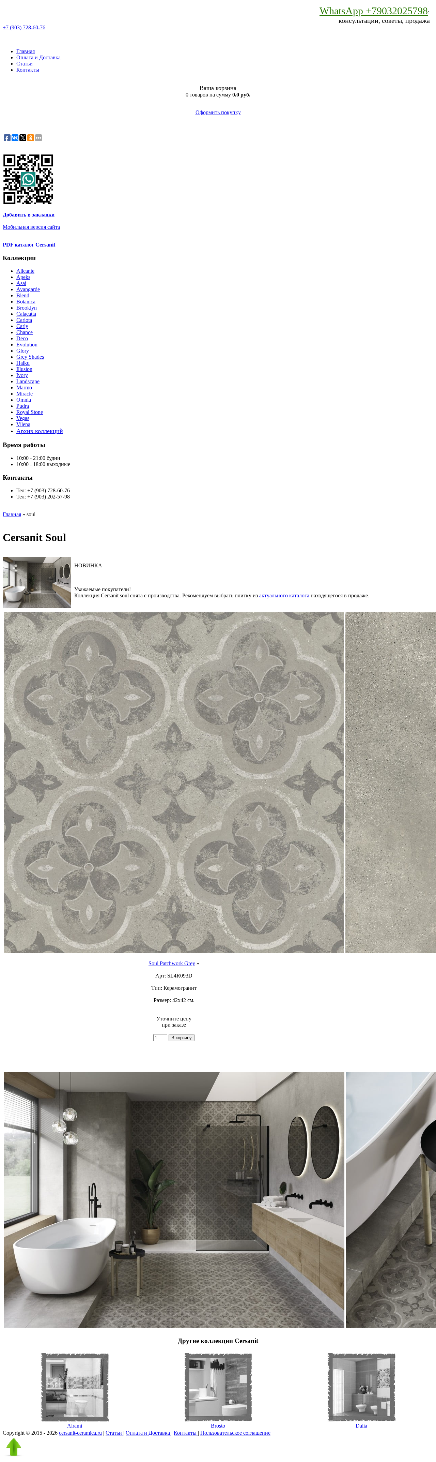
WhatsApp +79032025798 (374, 10)
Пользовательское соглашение (235, 1433)
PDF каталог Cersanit (29, 245)
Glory (22, 351)
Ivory (22, 375)
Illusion (24, 369)
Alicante (25, 271)
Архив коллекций (39, 431)
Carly (22, 326)
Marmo (24, 387)
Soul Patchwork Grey (172, 963)
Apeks (23, 277)
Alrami (74, 1426)
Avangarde (28, 289)
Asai (21, 283)
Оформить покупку (218, 112)
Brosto (218, 1426)
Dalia (361, 1426)
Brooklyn (26, 308)
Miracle (24, 394)
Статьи (24, 63)
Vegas (22, 418)
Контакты (27, 70)
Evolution (26, 344)
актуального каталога (284, 595)
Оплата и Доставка (38, 57)
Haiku (23, 363)
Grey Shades (30, 357)
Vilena (23, 424)
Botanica (25, 301)
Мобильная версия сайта (31, 227)
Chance (24, 332)
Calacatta (26, 314)
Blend (22, 295)
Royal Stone (29, 412)
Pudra (22, 406)
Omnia (23, 400)
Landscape (28, 381)
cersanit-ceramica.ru (80, 1433)
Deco (22, 338)
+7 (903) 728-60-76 (24, 27)
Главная (25, 51)
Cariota (24, 320)
